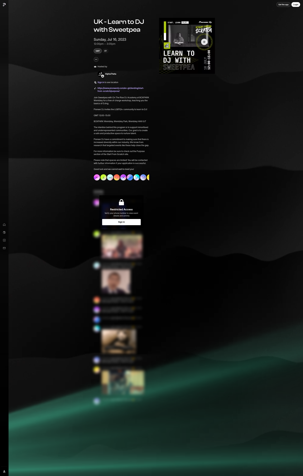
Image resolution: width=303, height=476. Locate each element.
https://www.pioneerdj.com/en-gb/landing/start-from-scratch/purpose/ (121, 89)
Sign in (101, 82)
